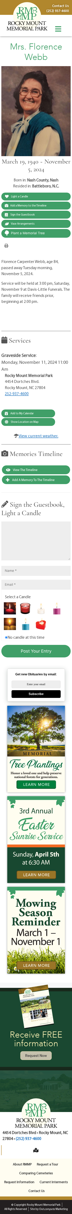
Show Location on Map (24, 422)
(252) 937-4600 (28, 1138)
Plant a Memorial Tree (28, 233)
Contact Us (36, 1191)
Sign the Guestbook (22, 214)
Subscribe (36, 694)
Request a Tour (47, 1164)
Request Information (19, 1182)
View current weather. (38, 435)
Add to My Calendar (22, 413)
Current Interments (54, 1182)
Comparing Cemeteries (36, 1173)
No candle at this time (26, 637)
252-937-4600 (17, 393)
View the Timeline (24, 470)
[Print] (6, 245)
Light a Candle (19, 196)
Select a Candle (18, 596)
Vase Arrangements (23, 223)
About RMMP (22, 1164)
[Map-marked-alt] (36, 1150)
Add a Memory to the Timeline (28, 205)
